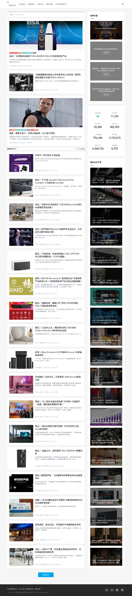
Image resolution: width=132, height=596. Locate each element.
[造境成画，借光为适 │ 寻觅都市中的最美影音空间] (21, 532)
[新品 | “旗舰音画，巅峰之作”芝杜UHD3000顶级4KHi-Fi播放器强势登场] (21, 311)
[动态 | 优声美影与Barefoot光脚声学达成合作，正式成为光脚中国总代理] (21, 237)
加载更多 (46, 575)
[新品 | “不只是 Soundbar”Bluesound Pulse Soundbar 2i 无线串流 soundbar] (21, 188)
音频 (30, 53)
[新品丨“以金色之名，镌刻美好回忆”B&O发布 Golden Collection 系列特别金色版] (21, 335)
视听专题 (49, 4)
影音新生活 (20, 592)
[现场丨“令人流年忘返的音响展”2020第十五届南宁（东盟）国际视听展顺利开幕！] (21, 409)
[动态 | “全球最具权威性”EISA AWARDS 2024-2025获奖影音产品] (45, 35)
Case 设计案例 (41, 540)
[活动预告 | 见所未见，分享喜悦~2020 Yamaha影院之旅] (21, 385)
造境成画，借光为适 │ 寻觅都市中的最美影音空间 (58, 524)
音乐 (32, 130)
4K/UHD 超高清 (41, 318)
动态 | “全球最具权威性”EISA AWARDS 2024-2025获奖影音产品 (38, 56)
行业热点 (22, 4)
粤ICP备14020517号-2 (29, 592)
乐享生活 (40, 4)
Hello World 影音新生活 (26, 589)
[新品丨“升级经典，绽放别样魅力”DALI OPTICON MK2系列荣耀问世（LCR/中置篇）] (21, 261)
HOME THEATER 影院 (43, 269)
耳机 (18, 130)
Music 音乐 (40, 90)
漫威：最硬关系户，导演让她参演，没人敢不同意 (32, 133)
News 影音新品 (41, 195)
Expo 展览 (40, 392)
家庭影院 (25, 53)
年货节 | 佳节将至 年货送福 (47, 155)
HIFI (20, 53)
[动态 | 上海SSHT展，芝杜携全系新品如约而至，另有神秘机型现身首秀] (21, 557)
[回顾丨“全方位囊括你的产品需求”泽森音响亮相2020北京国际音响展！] (21, 508)
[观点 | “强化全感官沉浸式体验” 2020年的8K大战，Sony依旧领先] (21, 434)
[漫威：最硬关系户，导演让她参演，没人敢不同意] (45, 112)
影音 (34, 53)
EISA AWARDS (13, 53)
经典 (28, 130)
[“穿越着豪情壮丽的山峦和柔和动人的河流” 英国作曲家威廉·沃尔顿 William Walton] (21, 82)
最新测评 (31, 4)
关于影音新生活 (60, 4)
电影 (14, 130)
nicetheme (46, 592)
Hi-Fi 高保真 (40, 343)
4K (10, 130)
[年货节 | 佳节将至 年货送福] (21, 163)
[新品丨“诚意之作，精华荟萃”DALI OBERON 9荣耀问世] (21, 458)
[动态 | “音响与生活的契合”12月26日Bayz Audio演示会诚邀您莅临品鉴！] (21, 212)
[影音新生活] (11, 4)
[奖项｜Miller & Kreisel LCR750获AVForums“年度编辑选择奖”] (21, 360)
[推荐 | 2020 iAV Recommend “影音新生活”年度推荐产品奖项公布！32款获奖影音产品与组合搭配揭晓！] (21, 286)
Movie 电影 (14, 142)
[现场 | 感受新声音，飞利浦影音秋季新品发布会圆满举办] (21, 483)
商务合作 (38, 589)
